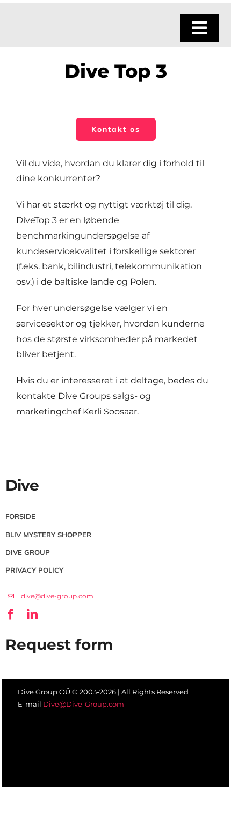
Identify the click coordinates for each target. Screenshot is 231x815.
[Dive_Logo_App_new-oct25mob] (52, 20)
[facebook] (9, 581)
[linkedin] (29, 581)
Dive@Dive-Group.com (83, 704)
